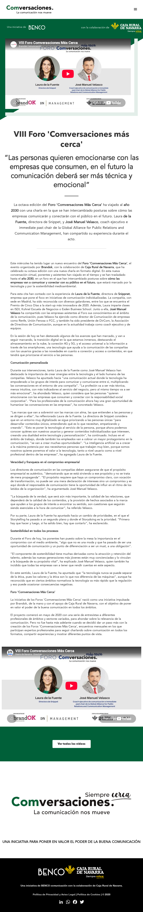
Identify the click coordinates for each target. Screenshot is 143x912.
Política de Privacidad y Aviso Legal (54, 894)
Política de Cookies (88, 894)
